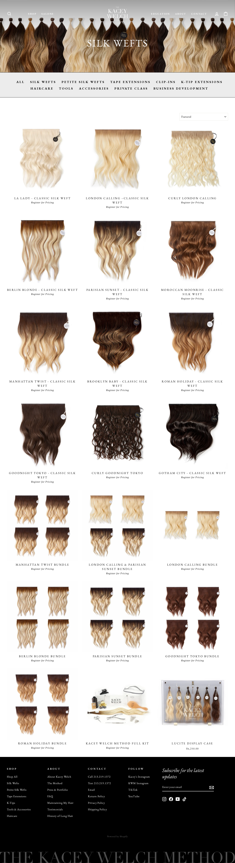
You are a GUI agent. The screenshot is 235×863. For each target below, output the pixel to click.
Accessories (94, 88)
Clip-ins (166, 82)
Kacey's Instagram (139, 776)
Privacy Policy (96, 803)
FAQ (50, 796)
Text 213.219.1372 (99, 783)
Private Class (131, 88)
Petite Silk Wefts (83, 82)
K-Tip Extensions (202, 82)
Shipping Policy (97, 809)
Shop (32, 13)
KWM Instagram (138, 783)
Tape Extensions (130, 82)
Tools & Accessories (19, 809)
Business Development (180, 88)
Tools (66, 88)
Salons (47, 13)
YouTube (134, 796)
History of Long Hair (60, 816)
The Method (54, 783)
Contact (199, 13)
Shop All (12, 776)
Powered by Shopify (117, 836)
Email (91, 790)
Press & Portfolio (57, 790)
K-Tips (11, 803)
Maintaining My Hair (60, 803)
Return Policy (96, 796)
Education (160, 13)
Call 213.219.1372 (99, 776)
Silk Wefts (43, 82)
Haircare (42, 88)
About (180, 13)
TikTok (133, 790)
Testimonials (55, 809)
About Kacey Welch (59, 776)
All (20, 82)
